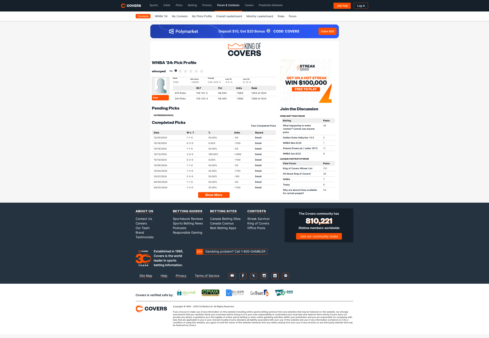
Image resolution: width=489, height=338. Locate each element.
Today (286, 184)
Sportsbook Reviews (188, 219)
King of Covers (258, 223)
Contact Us (144, 219)
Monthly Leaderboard (259, 16)
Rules (281, 16)
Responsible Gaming (187, 232)
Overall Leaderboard (229, 16)
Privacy (181, 276)
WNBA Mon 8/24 (292, 142)
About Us (144, 211)
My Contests (180, 16)
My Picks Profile (202, 16)
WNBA (286, 179)
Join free (342, 5)
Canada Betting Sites (225, 219)
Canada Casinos (222, 223)
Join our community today (319, 236)
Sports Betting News (188, 223)
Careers (141, 223)
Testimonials (145, 237)
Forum (292, 16)
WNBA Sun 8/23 (292, 153)
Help (164, 276)
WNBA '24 (161, 16)
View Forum (289, 163)
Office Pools (256, 228)
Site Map (145, 276)
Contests (143, 16)
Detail (258, 137)
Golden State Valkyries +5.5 (298, 137)
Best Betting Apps (223, 228)
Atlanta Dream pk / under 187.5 (300, 148)
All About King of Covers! (297, 173)
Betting (287, 120)
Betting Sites (223, 211)
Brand (140, 232)
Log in (361, 5)
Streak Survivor (258, 219)
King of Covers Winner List (298, 168)
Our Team (143, 228)
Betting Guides (187, 211)
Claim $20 (327, 31)
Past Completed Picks (263, 125)
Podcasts (179, 228)
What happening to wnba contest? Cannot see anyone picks (299, 128)
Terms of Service (207, 276)
